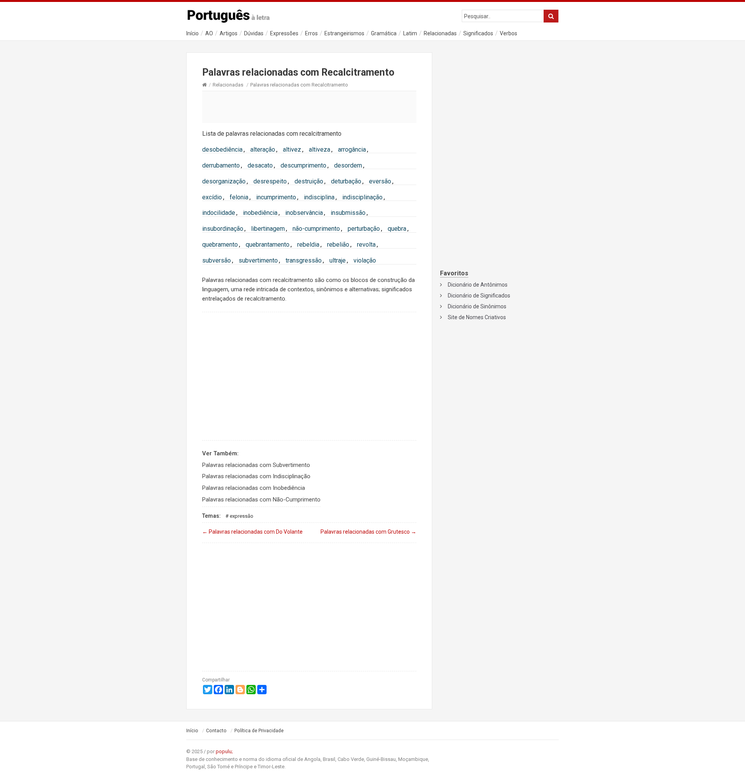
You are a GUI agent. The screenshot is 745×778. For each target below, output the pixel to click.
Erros (311, 33)
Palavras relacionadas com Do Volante (252, 532)
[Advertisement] (309, 106)
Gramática (384, 33)
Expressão (241, 516)
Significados (478, 33)
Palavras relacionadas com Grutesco (368, 532)
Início (192, 33)
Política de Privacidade (259, 730)
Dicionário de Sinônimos (477, 306)
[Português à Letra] (232, 14)
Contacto (216, 730)
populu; (224, 751)
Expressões (284, 33)
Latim (410, 33)
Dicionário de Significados (479, 295)
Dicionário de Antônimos (478, 285)
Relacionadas (440, 33)
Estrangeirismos (344, 33)
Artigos (228, 33)
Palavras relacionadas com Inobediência (253, 487)
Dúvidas (253, 33)
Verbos (508, 33)
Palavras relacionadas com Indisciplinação (256, 476)
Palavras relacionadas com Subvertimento (256, 465)
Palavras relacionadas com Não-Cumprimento (261, 499)
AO (209, 33)
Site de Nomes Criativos (477, 317)
